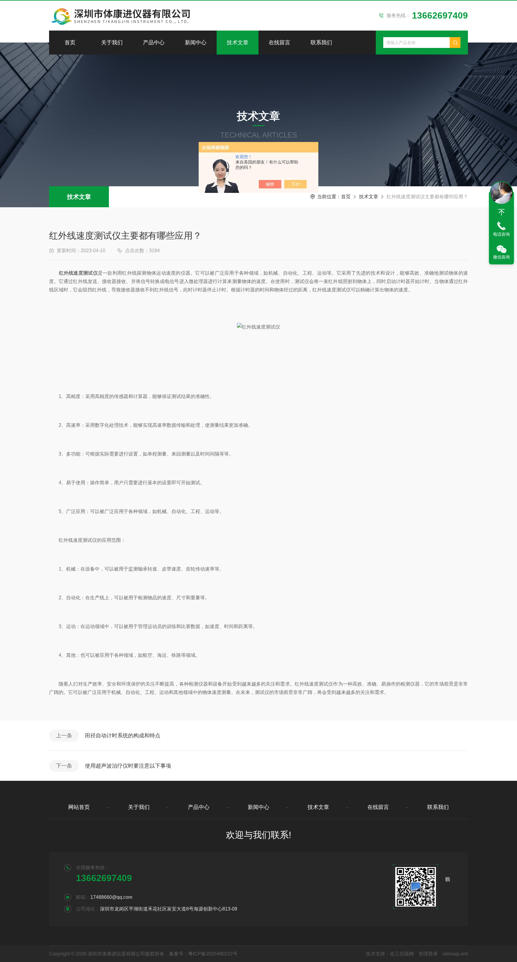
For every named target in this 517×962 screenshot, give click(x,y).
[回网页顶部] (501, 212)
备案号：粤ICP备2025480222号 (203, 953)
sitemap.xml (455, 953)
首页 (70, 43)
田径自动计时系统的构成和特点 (122, 736)
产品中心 (154, 43)
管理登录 (428, 953)
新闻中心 (195, 43)
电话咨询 (501, 234)
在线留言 (279, 43)
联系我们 (321, 43)
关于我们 (112, 43)
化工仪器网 (402, 953)
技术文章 (237, 43)
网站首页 (79, 807)
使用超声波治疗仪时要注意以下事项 (128, 766)
